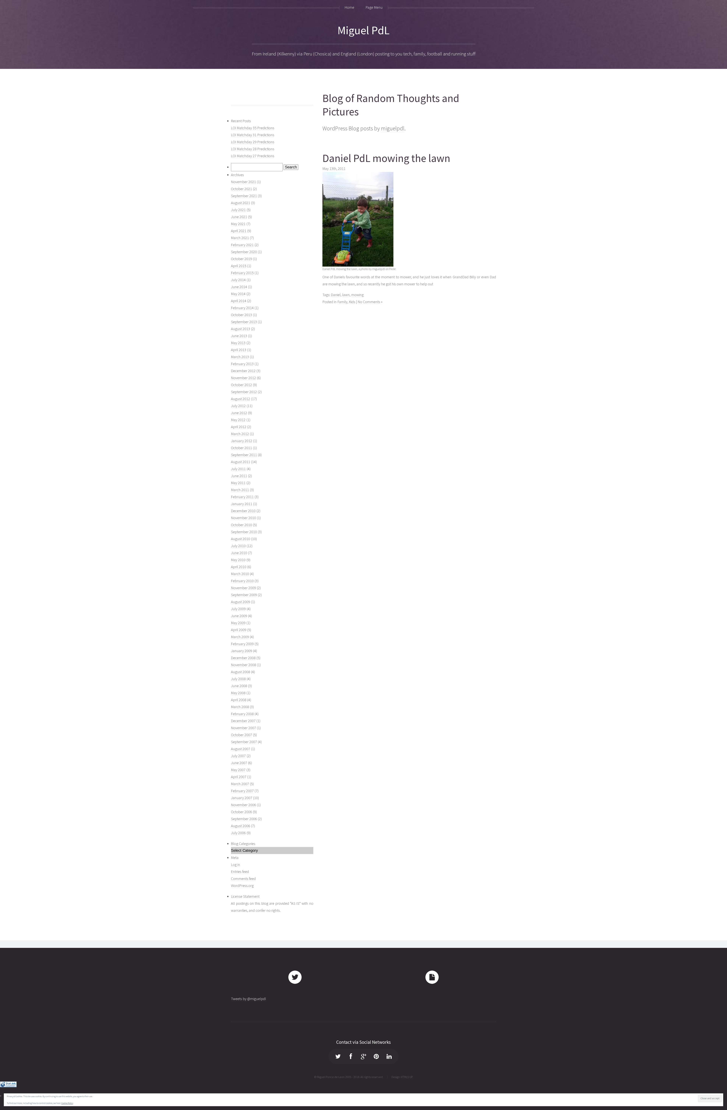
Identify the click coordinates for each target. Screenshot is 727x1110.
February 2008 (242, 713)
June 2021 (239, 216)
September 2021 (244, 195)
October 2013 (241, 314)
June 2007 (239, 762)
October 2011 (241, 447)
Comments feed (243, 878)
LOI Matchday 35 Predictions (252, 127)
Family (342, 301)
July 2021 (238, 209)
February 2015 (242, 272)
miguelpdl (392, 128)
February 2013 (242, 363)
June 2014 (239, 286)
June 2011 (239, 475)
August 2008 (240, 671)
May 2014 (238, 293)
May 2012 (238, 419)
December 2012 (243, 370)
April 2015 (238, 265)
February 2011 (242, 496)
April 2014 (238, 300)
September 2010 (244, 531)
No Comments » (370, 301)
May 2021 (238, 223)
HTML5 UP (407, 1077)
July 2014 (238, 279)
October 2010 (241, 524)
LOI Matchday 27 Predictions (252, 155)
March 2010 (240, 573)
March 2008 (240, 706)
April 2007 (238, 776)
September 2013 (244, 321)
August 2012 (240, 398)
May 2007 (238, 769)
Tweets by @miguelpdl (248, 998)
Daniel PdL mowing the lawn (386, 158)
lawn (346, 294)
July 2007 (238, 755)
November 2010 (243, 517)
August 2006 (240, 825)
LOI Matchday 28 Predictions (252, 148)
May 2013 (238, 342)
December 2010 (243, 510)
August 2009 (240, 601)
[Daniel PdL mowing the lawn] (357, 266)
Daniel (336, 294)
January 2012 (241, 440)
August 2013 (240, 328)
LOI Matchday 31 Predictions (252, 134)
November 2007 (243, 727)
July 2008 (238, 678)
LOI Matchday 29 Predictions (252, 141)
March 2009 (240, 636)
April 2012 (238, 426)
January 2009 (241, 650)
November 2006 (243, 804)
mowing (357, 294)
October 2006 (241, 811)
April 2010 (238, 566)
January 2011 (241, 503)
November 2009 (243, 587)
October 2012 (241, 384)
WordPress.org (242, 885)
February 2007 (242, 790)
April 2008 (238, 699)
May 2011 (238, 482)
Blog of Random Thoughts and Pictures (390, 104)
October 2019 (241, 258)
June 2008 (239, 685)
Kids (352, 301)
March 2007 (240, 783)
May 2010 (238, 559)
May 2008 (238, 692)
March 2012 (240, 433)
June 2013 (239, 335)
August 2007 (240, 748)
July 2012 (238, 405)
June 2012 (239, 412)
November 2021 (243, 181)
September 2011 (244, 454)
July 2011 (238, 468)
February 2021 (242, 244)
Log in (235, 864)
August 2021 (240, 202)
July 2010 (238, 545)
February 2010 (242, 580)
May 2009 (238, 622)
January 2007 (241, 797)
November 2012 (243, 377)
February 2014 (242, 307)
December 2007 (243, 720)
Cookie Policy (67, 1103)
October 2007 (241, 734)
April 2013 (238, 349)
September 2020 (244, 251)
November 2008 (243, 664)
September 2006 (244, 818)
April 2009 (238, 629)
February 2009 (242, 643)
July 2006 (238, 832)
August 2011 (240, 461)
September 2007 (244, 741)
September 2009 (244, 594)
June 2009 (239, 615)
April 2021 (238, 230)
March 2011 (240, 489)
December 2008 (243, 657)
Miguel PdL (364, 30)
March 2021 (240, 237)
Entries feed (240, 871)
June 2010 (239, 552)
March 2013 (240, 356)
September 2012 (244, 391)
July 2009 (238, 608)
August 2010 (240, 538)
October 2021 (241, 188)
